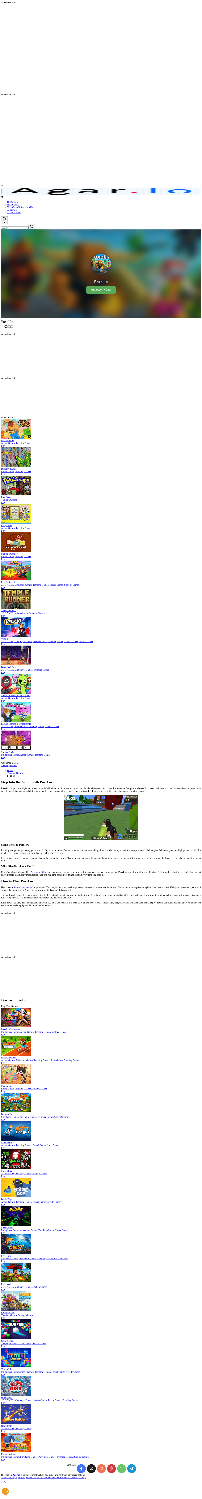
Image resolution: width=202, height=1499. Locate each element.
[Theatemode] (9, 327)
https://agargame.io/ (23, 887)
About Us (5, 1477)
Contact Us (54, 1477)
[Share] (2, 327)
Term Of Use (66, 1477)
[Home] (101, 194)
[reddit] (101, 1468)
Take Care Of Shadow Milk (20, 207)
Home (10, 770)
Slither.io (45, 872)
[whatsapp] (121, 1468)
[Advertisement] (13, 48)
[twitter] (91, 1468)
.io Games (12, 210)
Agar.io (34, 872)
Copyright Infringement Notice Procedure (29, 1477)
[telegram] (131, 1468)
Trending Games (9, 765)
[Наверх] (4, 1484)
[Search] (32, 226)
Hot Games (12, 202)
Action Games (14, 212)
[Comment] (6, 327)
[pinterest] (111, 1468)
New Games (13, 204)
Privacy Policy (79, 1477)
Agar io (16, 1475)
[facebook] (81, 1468)
